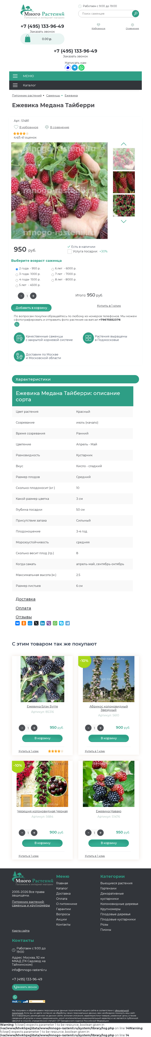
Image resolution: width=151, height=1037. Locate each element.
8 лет (65, 279)
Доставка (26, 599)
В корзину (42, 738)
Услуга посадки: (90, 251)
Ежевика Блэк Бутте (42, 706)
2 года (29, 268)
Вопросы (63, 914)
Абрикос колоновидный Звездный (108, 708)
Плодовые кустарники (118, 919)
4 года (29, 279)
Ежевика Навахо (108, 811)
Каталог (62, 888)
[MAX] (68, 69)
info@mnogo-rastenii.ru (29, 970)
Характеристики (33, 379)
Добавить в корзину (31, 308)
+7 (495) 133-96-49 (42, 26)
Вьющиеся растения (116, 883)
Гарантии (63, 909)
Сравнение (132, 28)
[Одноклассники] (24, 623)
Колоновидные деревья (119, 904)
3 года (29, 274)
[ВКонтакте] (17, 623)
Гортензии (108, 888)
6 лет (65, 268)
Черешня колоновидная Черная (42, 811)
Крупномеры (110, 909)
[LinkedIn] (42, 623)
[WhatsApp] (81, 69)
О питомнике (66, 904)
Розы (104, 924)
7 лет (65, 274)
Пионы (105, 929)
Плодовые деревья (115, 914)
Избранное (98, 28)
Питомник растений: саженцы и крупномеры (31, 903)
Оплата (23, 608)
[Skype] (61, 623)
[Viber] (49, 623)
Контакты (63, 924)
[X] (36, 623)
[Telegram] (75, 69)
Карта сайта (20, 930)
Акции (61, 919)
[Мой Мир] (30, 623)
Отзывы (24, 617)
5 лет (29, 285)
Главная (62, 883)
